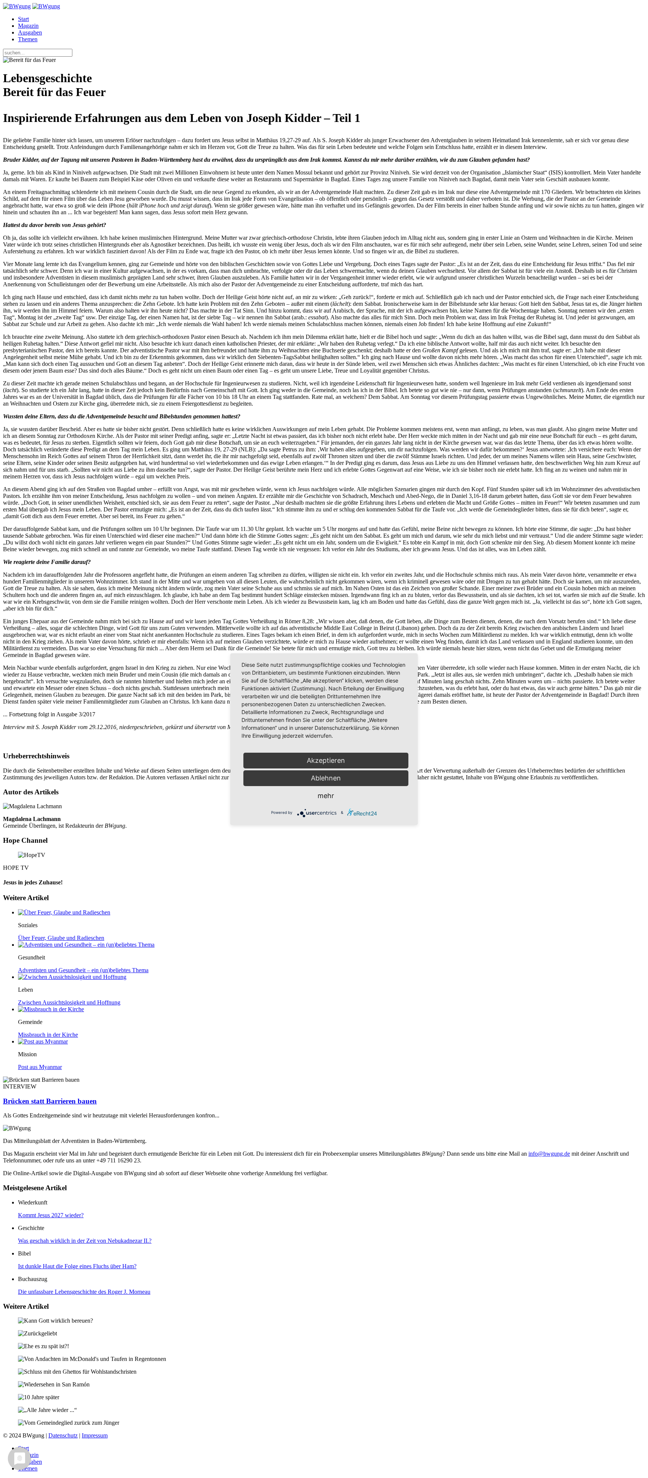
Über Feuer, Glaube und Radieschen (61, 938)
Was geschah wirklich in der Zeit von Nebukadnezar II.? (85, 1240)
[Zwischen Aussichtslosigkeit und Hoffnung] (72, 977)
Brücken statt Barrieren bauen (50, 1101)
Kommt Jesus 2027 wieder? (51, 1215)
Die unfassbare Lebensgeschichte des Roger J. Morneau (84, 1292)
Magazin (28, 26)
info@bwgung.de (549, 1153)
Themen (28, 39)
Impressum (95, 1435)
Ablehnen (326, 778)
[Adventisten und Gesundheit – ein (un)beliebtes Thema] (86, 944)
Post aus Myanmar (40, 1067)
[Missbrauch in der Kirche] (51, 1009)
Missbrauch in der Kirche (48, 1034)
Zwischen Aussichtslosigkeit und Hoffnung (69, 1002)
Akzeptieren (326, 760)
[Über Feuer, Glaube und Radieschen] (64, 912)
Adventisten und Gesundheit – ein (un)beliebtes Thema (83, 970)
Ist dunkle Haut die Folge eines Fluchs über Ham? (77, 1266)
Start (23, 19)
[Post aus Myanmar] (43, 1041)
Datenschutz (63, 1435)
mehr (326, 796)
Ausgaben (30, 32)
